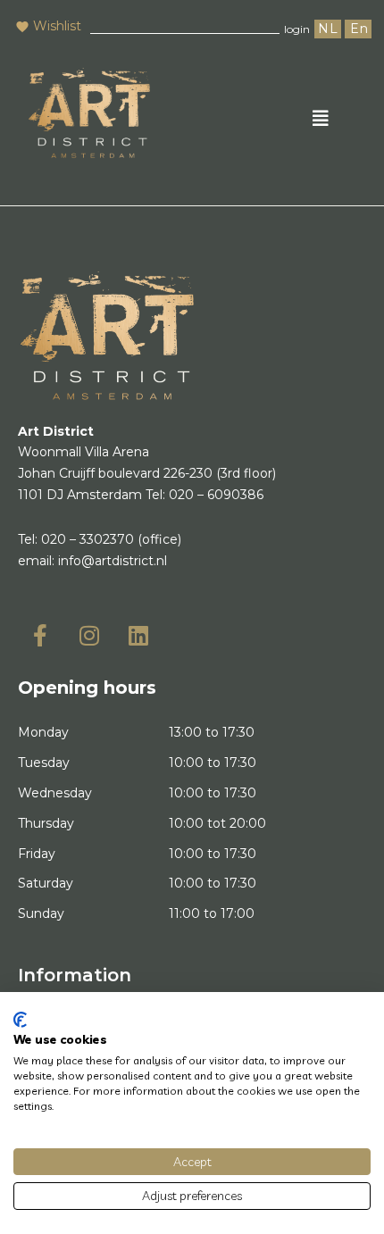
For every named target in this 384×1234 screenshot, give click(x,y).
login (297, 29)
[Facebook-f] (40, 635)
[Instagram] (89, 635)
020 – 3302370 (87, 539)
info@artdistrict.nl (112, 561)
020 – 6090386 (216, 495)
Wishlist (57, 26)
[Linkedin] (138, 635)
